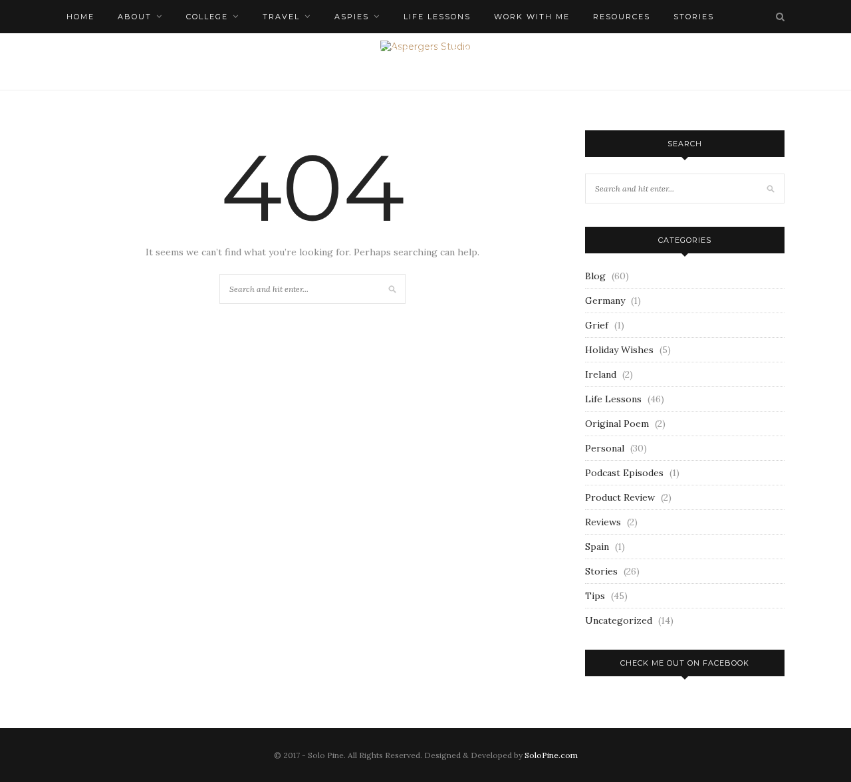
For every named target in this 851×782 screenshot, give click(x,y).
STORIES (693, 16)
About (135, 16)
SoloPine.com (551, 755)
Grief (596, 325)
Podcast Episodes (624, 473)
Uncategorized (618, 620)
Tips (595, 596)
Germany (605, 301)
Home (80, 16)
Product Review (620, 497)
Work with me (532, 16)
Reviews (603, 522)
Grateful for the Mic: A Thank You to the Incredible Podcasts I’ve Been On (388, 50)
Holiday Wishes (619, 350)
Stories (601, 571)
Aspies (351, 16)
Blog (595, 276)
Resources (621, 16)
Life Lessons (437, 16)
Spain (597, 547)
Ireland (600, 374)
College (207, 16)
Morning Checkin (112, 50)
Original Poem (617, 424)
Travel (281, 16)
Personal (604, 448)
